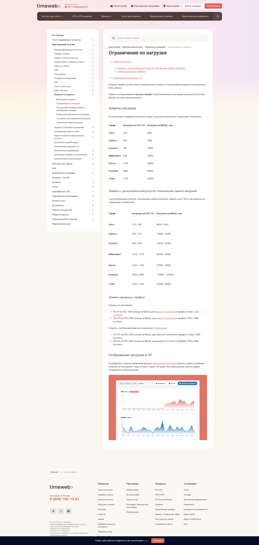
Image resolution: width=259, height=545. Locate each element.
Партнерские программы (65, 196)
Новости (102, 514)
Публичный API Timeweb (64, 219)
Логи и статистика (62, 86)
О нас (186, 490)
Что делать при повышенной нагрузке (73, 118)
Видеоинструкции (61, 224)
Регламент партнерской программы (137, 505)
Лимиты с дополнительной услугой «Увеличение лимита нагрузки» (151, 68)
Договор (102, 509)
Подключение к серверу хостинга (69, 62)
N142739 (75, 527)
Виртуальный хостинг (63, 44)
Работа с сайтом (61, 66)
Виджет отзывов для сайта (167, 514)
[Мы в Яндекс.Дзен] (68, 511)
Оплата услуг (58, 200)
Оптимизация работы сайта (66, 131)
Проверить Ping (105, 532)
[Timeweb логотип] (49, 6)
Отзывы (187, 495)
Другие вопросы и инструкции (67, 159)
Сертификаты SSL (61, 191)
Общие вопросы (60, 214)
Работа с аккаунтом (62, 210)
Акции (101, 519)
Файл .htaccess (61, 90)
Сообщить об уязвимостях (196, 509)
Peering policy (133, 512)
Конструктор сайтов (62, 164)
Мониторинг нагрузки (66, 99)
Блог (186, 524)
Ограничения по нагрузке (68, 103)
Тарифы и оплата (62, 54)
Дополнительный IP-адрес (66, 142)
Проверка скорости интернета (106, 525)
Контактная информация (195, 500)
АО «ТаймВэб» (65, 522)
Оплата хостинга (105, 500)
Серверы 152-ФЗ (60, 177)
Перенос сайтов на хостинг (66, 58)
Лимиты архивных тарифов (131, 71)
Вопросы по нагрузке (64, 94)
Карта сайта (189, 514)
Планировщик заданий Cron (66, 146)
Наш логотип (132, 500)
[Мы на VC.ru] (61, 511)
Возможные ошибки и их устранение (70, 155)
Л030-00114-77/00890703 (60, 531)
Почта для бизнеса (163, 500)
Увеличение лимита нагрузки (69, 122)
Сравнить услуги (105, 495)
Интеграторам (133, 495)
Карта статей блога (192, 519)
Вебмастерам (133, 490)
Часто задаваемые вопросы (66, 40)
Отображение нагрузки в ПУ (127, 78)
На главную (58, 35)
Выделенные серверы (63, 173)
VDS (54, 168)
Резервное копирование (65, 78)
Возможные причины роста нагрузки (72, 114)
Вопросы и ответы (106, 504)
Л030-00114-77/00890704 (60, 529)
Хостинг (158, 490)
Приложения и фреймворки (66, 150)
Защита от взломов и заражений (69, 127)
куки (146, 540)
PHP (56, 82)
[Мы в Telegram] (53, 511)
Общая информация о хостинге (68, 50)
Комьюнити (189, 504)
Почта (55, 187)
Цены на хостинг (105, 490)
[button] (76, 6)
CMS (56, 70)
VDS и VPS (160, 495)
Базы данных (60, 74)
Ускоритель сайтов (163, 524)
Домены (56, 182)
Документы (58, 205)
